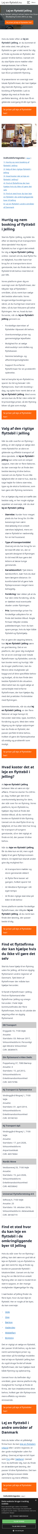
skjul (28, 158)
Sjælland (19, 1459)
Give (7, 1317)
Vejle (7, 1312)
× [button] (35, 1500)
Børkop (9, 1322)
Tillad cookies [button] (19, 1521)
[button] (19, 1531)
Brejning (9, 1337)
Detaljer (12, 1513)
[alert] (19, 1516)
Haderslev (10, 1327)
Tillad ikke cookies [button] (19, 1526)
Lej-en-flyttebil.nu (12, 2)
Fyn (8, 1459)
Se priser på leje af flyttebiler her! (19, 22)
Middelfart (10, 1332)
